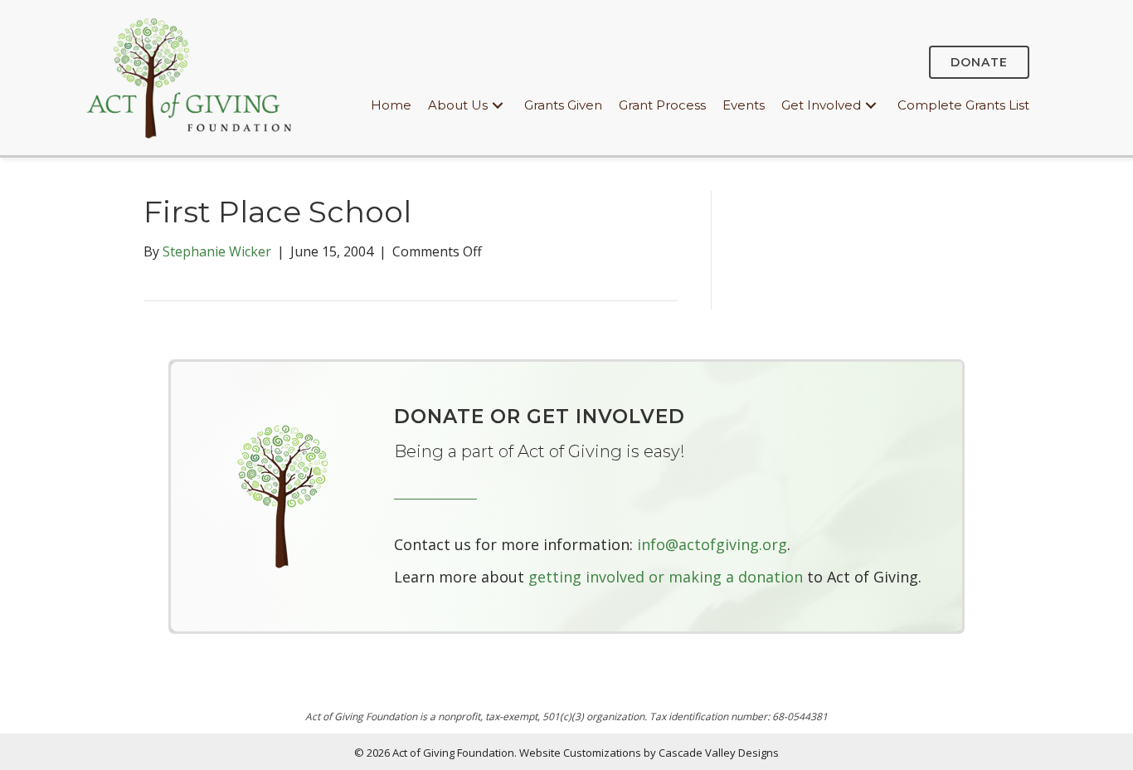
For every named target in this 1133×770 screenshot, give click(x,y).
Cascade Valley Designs (719, 752)
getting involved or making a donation (665, 577)
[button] (498, 105)
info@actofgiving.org (712, 544)
